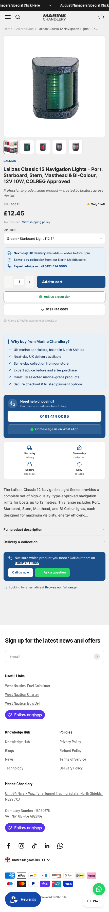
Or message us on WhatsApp (57, 429)
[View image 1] (11, 147)
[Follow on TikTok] (34, 845)
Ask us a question (57, 297)
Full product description (23, 529)
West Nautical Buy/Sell (22, 703)
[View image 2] (27, 147)
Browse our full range (61, 587)
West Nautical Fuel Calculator (27, 686)
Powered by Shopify (53, 897)
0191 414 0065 (56, 266)
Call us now (20, 572)
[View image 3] (43, 147)
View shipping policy (36, 222)
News (9, 759)
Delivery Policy (71, 768)
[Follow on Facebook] (8, 845)
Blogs (9, 750)
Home (8, 29)
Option (10, 230)
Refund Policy (70, 750)
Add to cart (52, 282)
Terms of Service (73, 759)
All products (24, 29)
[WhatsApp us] (99, 889)
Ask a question (55, 572)
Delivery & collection (21, 542)
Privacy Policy (70, 742)
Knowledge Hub (17, 742)
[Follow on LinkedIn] (47, 845)
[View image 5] (75, 147)
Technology (14, 768)
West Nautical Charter (22, 694)
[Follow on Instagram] (21, 845)
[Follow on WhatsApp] (60, 845)
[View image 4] (59, 147)
